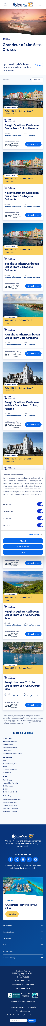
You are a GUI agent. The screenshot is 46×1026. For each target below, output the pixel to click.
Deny (23, 552)
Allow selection (23, 546)
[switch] (40, 511)
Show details (34, 534)
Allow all (23, 541)
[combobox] (37, 80)
